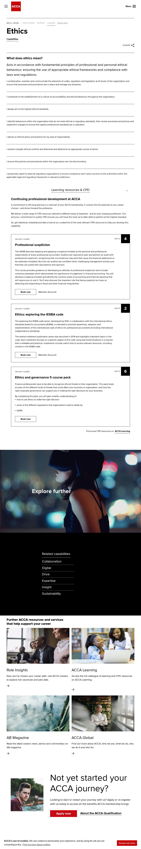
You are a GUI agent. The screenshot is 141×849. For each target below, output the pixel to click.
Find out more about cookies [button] (36, 844)
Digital (46, 568)
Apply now (63, 813)
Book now (26, 292)
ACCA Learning (122, 431)
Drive (46, 574)
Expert (41, 23)
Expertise (49, 581)
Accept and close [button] (127, 843)
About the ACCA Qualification (100, 813)
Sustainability (51, 593)
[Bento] (6, 6)
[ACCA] (16, 6)
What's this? (62, 23)
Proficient (29, 23)
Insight (46, 587)
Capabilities (12, 39)
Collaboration (51, 561)
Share (127, 45)
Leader (51, 23)
